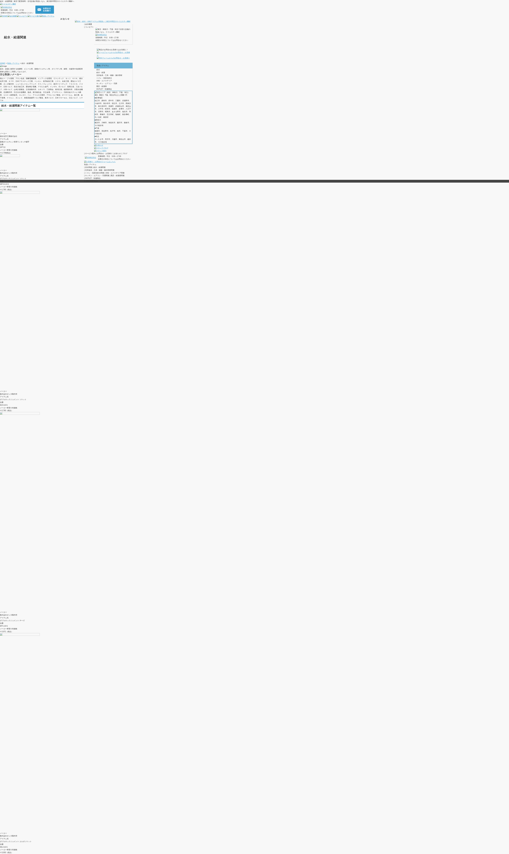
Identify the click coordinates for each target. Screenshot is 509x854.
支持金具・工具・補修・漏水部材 (109, 75)
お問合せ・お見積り (104, 153)
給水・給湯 (100, 72)
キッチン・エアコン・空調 (106, 83)
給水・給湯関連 (99, 167)
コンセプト (89, 27)
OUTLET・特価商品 (104, 89)
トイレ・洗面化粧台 (104, 78)
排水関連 (88, 167)
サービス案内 (90, 153)
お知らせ (117, 153)
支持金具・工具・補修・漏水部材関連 (99, 170)
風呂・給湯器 (101, 86)
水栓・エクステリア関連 (115, 173)
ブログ (124, 153)
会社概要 (88, 24)
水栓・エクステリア (104, 81)
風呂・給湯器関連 (117, 176)
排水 (98, 70)
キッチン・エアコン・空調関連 (97, 176)
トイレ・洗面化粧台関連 (94, 173)
